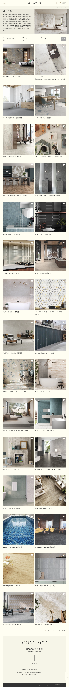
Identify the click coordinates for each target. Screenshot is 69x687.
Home (58, 7)
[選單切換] (4, 3)
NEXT (63, 630)
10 (55, 630)
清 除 (63, 39)
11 (59, 630)
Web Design (57, 684)
